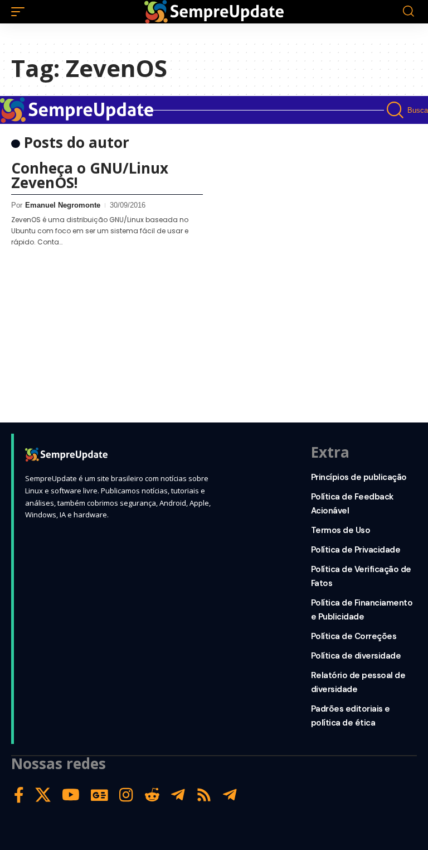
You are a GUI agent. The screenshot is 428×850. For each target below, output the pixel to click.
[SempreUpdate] (214, 11)
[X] (43, 795)
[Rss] (204, 795)
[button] (20, 11)
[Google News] (99, 795)
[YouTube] (70, 795)
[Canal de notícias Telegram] (230, 795)
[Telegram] (178, 795)
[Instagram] (126, 795)
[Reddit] (152, 795)
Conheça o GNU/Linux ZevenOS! (89, 175)
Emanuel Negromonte (62, 205)
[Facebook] (19, 795)
